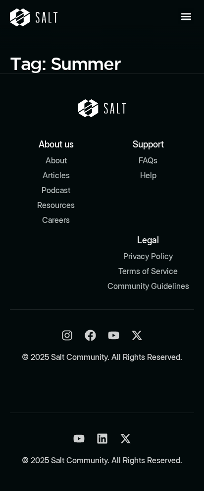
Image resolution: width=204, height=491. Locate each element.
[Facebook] (90, 335)
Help (148, 175)
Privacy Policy (148, 256)
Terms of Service (148, 271)
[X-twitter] (137, 335)
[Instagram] (67, 335)
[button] (186, 16)
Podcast (56, 190)
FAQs (148, 160)
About (56, 160)
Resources (56, 205)
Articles (56, 175)
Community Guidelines (148, 286)
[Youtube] (113, 335)
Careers (56, 220)
